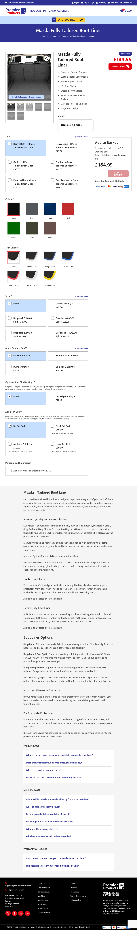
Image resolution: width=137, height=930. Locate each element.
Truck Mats (42, 904)
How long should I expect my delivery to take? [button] (49, 821)
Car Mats (41, 883)
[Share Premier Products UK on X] (8, 913)
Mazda (65, 36)
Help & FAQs (88, 2)
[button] (37, 11)
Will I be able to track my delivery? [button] (43, 807)
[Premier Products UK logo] (15, 11)
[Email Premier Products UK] (27, 913)
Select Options (118, 66)
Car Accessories (44, 912)
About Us (114, 2)
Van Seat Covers (44, 900)
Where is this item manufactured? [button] (43, 770)
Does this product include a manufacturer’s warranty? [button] (54, 763)
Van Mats (41, 896)
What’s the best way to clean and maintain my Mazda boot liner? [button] (59, 755)
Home (45, 36)
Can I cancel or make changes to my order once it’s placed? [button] (56, 858)
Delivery (102, 2)
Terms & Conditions (78, 896)
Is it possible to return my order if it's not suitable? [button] (52, 866)
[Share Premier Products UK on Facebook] (14, 913)
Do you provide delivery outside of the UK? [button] (48, 814)
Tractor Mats (43, 908)
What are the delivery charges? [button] (42, 829)
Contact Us (127, 2)
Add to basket (118, 174)
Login (76, 2)
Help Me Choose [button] (82, 137)
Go (81, 20)
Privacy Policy (76, 900)
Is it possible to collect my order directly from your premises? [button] (57, 799)
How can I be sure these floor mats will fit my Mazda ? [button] (53, 777)
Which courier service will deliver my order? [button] (48, 836)
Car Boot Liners (55, 36)
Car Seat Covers (44, 891)
